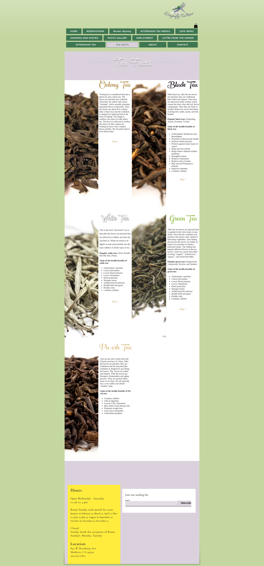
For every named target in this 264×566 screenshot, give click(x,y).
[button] (196, 25)
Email (127, 500)
